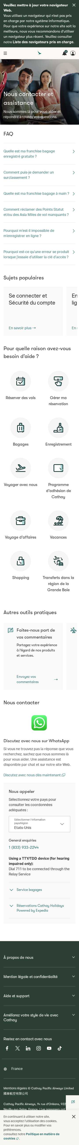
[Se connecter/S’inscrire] (72, 53)
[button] (73, 1116)
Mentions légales (15, 1088)
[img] (73, 5)
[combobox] (36, 827)
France (17, 1068)
